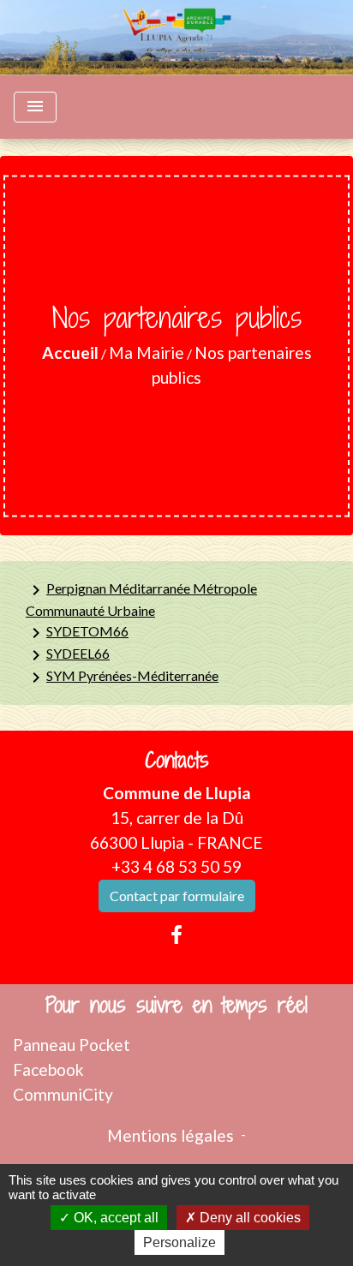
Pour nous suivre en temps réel (176, 1005)
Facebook (48, 1069)
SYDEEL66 (68, 655)
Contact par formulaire (177, 895)
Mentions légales (170, 1135)
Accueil (70, 352)
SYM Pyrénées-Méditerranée (122, 677)
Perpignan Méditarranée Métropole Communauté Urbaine (141, 599)
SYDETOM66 (77, 633)
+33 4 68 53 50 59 (176, 866)
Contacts (177, 760)
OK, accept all (114, 1217)
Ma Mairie (146, 352)
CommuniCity (63, 1094)
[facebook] (176, 934)
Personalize (179, 1242)
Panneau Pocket (71, 1044)
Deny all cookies (248, 1217)
